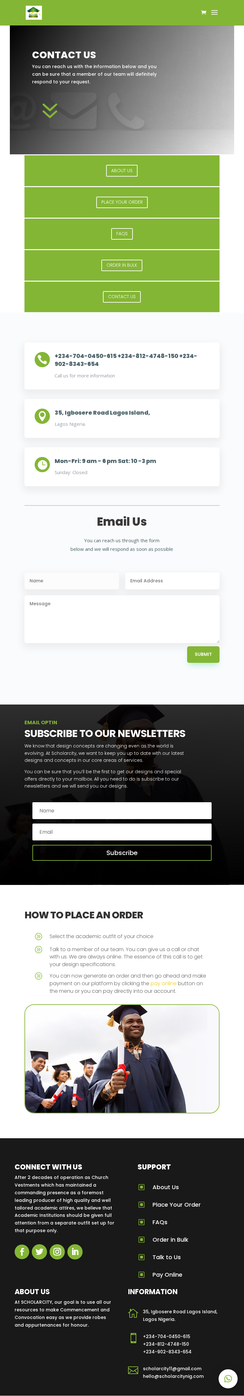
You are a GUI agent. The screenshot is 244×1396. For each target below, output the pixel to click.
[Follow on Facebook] (22, 1252)
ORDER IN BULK (121, 265)
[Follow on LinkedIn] (75, 1251)
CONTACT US (122, 296)
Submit (203, 654)
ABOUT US (121, 170)
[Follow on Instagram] (57, 1251)
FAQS (122, 233)
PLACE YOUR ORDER (122, 202)
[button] (228, 1378)
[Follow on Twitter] (39, 1251)
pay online (164, 983)
